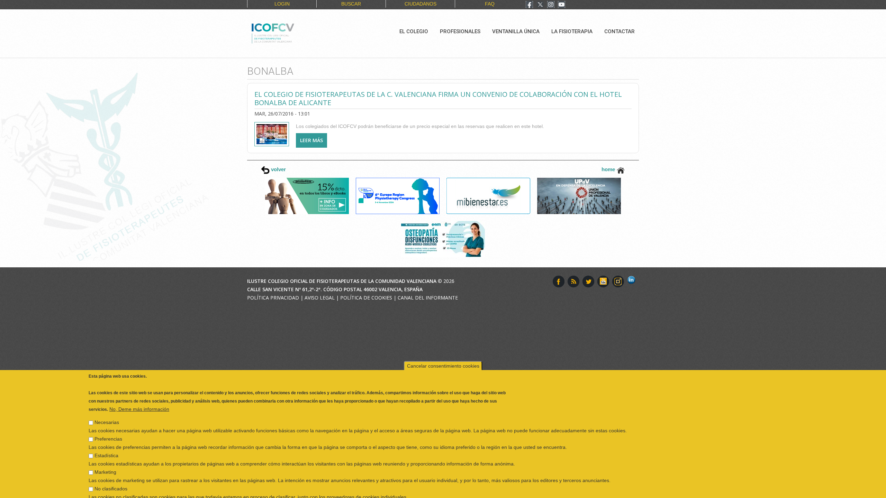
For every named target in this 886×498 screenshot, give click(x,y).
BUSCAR (351, 4)
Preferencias (108, 425)
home (609, 169)
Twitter (588, 281)
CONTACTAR (619, 31)
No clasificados (110, 475)
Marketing (105, 458)
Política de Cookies (366, 297)
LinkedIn (633, 281)
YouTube (603, 281)
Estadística (106, 442)
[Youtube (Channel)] (561, 5)
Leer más (313, 142)
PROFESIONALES (460, 31)
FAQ (490, 4)
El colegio (413, 31)
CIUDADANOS (420, 4)
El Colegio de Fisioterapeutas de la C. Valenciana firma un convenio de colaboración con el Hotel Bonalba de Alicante (438, 98)
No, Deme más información (139, 395)
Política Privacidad (273, 297)
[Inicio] (296, 32)
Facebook (558, 281)
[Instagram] (550, 5)
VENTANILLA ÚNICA (516, 31)
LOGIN (282, 4)
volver (278, 169)
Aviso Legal (320, 297)
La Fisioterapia (572, 31)
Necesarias (106, 409)
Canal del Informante (428, 297)
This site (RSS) (573, 281)
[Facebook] (529, 5)
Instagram (618, 281)
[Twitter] (540, 5)
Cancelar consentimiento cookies (443, 352)
